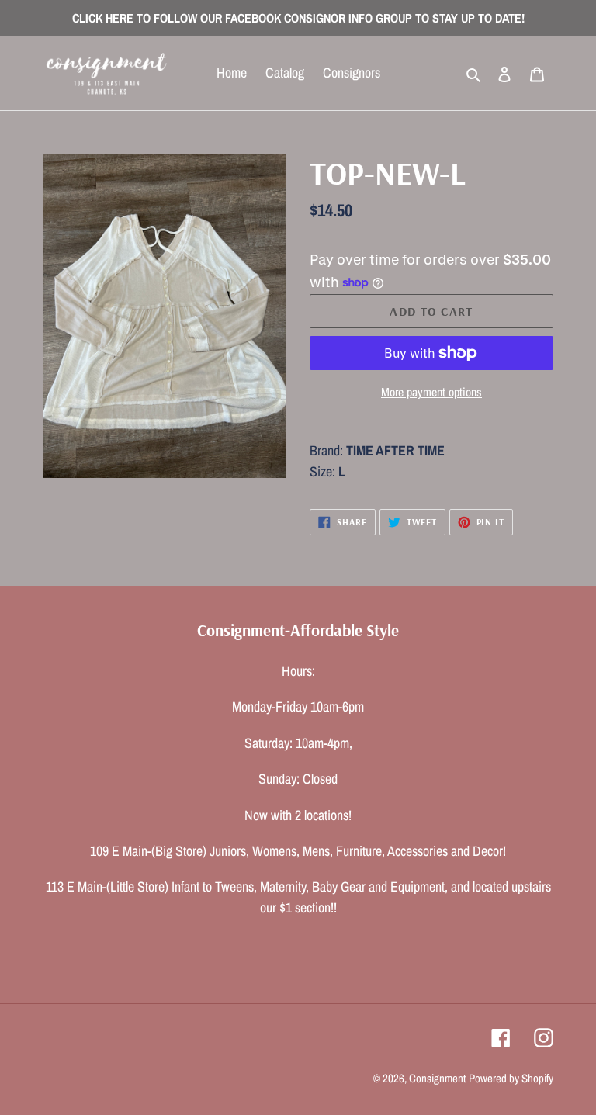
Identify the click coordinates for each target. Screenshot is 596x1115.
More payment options (431, 391)
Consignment (437, 1078)
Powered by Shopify (511, 1078)
